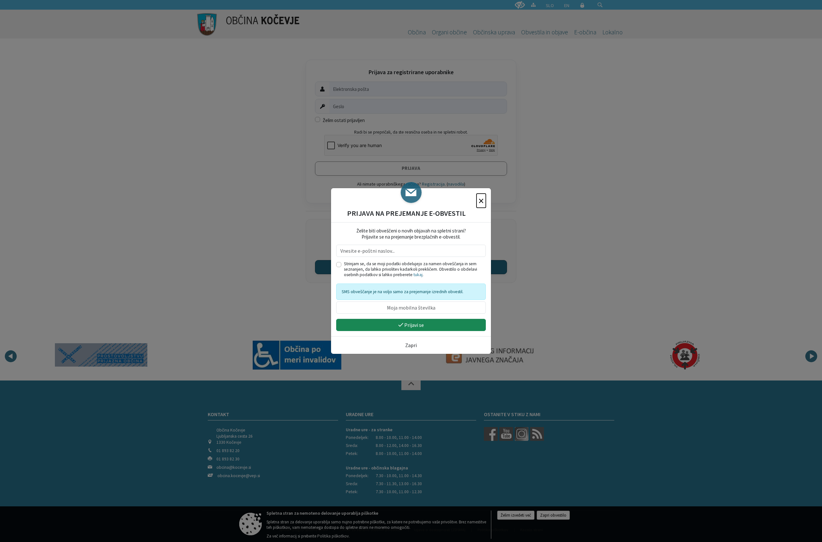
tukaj (418, 274)
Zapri (411, 345)
